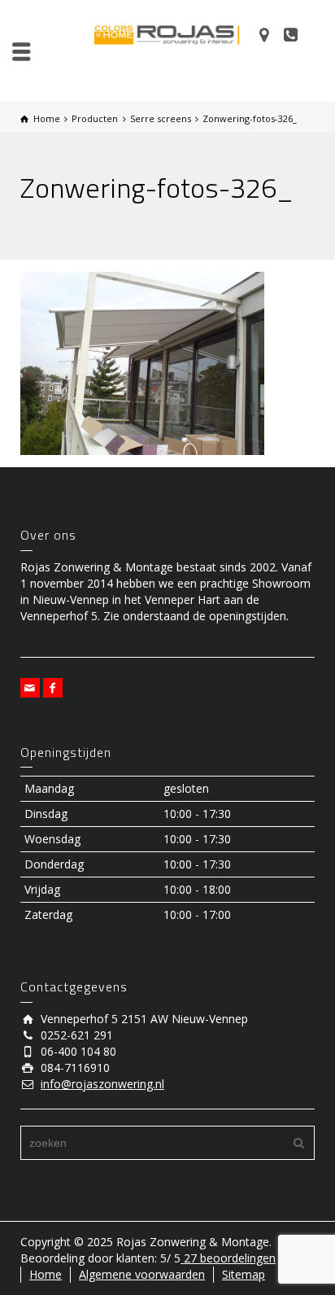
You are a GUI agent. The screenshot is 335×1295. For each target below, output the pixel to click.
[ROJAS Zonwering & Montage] (167, 34)
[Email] (30, 688)
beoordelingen (228, 1258)
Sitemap (243, 1274)
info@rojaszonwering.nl (102, 1084)
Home (45, 1274)
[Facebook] (53, 688)
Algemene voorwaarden (142, 1274)
